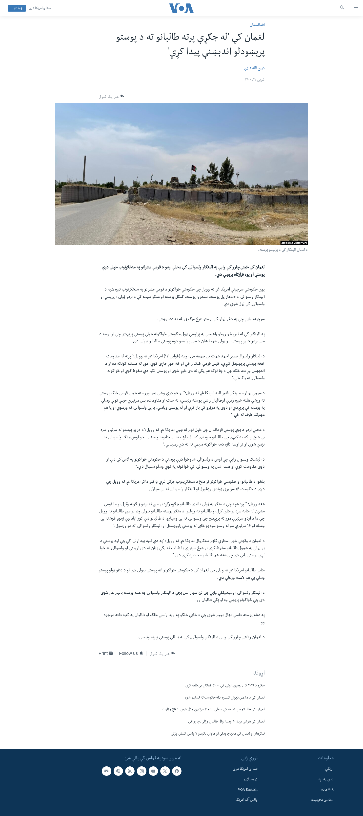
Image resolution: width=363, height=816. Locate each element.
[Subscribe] (106, 771)
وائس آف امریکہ (247, 800)
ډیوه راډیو (251, 779)
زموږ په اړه (326, 779)
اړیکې (329, 769)
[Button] (111, 96)
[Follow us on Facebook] (177, 771)
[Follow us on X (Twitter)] (165, 771)
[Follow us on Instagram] (141, 771)
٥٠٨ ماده (327, 790)
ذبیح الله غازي (254, 68)
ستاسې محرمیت (322, 800)
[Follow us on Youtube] (153, 771)
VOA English (248, 790)
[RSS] (130, 771)
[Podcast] (118, 771)
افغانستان (257, 25)
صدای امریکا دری (40, 8)
